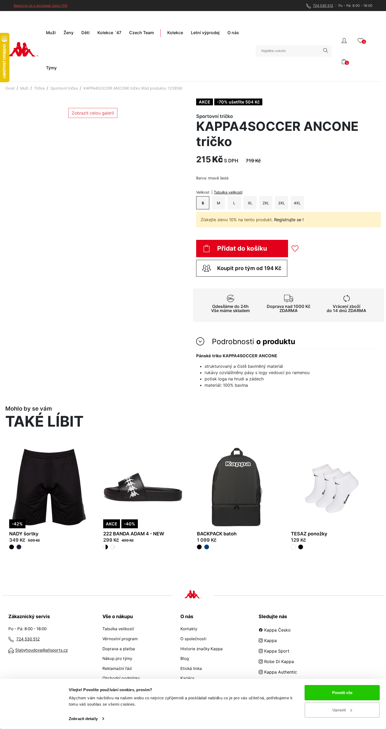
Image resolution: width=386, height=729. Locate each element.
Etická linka (191, 668)
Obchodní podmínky (121, 678)
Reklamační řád (117, 668)
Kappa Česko (277, 630)
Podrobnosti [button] (252, 341)
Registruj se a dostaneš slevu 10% (40, 6)
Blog (184, 658)
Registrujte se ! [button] (289, 219)
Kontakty (188, 628)
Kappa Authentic (280, 672)
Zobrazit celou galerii (93, 113)
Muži (24, 88)
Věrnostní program (120, 638)
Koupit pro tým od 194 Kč (249, 268)
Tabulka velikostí (228, 192)
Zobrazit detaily (83, 718)
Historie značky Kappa (201, 648)
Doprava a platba (118, 648)
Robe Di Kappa (278, 661)
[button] (344, 40)
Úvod (9, 88)
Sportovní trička (64, 88)
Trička (39, 88)
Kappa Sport (276, 651)
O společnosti (193, 638)
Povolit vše (342, 692)
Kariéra (187, 678)
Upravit (339, 709)
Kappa (270, 640)
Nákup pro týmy (117, 658)
